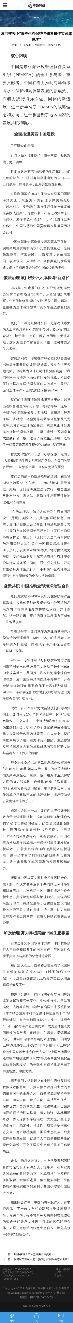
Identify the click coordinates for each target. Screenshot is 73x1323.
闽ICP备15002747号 (42, 1297)
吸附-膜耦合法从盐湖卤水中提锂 (33, 1254)
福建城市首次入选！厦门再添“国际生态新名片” (41, 1259)
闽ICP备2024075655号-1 (36, 1306)
